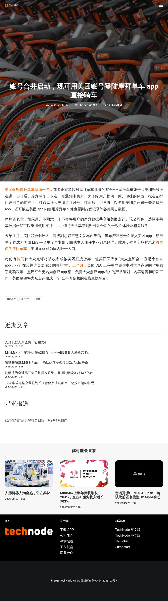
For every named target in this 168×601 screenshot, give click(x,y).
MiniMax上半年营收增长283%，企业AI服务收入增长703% (47, 353)
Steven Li (115, 104)
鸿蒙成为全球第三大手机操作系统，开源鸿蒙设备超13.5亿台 (49, 373)
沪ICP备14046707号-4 (104, 580)
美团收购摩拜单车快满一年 (27, 189)
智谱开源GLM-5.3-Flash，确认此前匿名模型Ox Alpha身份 (46, 363)
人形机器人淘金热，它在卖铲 (26, 342)
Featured (85, 104)
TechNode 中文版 (128, 535)
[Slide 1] (81, 519)
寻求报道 (66, 541)
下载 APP (67, 530)
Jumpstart (122, 547)
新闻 (95, 104)
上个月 (77, 265)
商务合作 (66, 553)
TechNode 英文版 (128, 530)
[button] (161, 5)
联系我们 (60, 420)
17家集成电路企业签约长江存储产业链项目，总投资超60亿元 (49, 383)
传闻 (20, 259)
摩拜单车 (25, 299)
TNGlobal (121, 541)
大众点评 (11, 299)
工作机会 (66, 547)
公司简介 (66, 535)
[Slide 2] (86, 519)
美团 (38, 299)
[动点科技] (11, 5)
